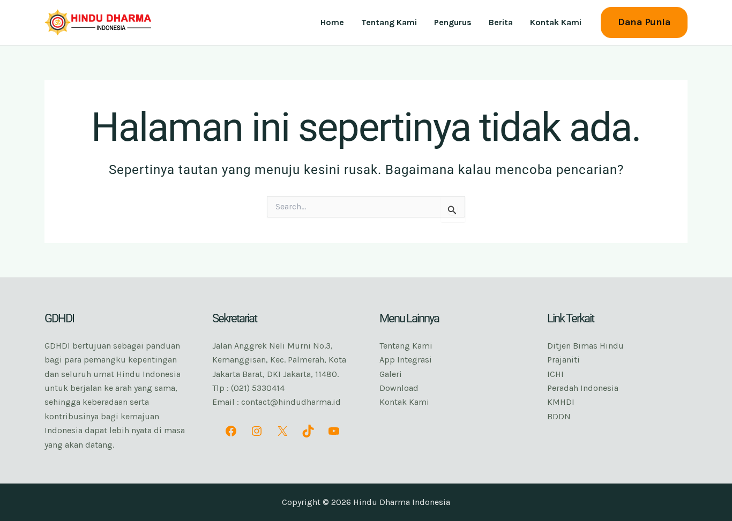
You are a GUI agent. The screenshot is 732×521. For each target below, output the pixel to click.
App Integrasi (405, 359)
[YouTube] (333, 431)
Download (399, 388)
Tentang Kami (389, 22)
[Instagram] (256, 431)
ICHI (555, 374)
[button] (644, 22)
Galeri (390, 374)
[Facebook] (231, 431)
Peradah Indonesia (582, 388)
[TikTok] (308, 431)
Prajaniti (563, 359)
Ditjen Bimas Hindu (585, 346)
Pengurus (453, 22)
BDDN (559, 416)
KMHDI (560, 402)
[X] (282, 431)
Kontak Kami (555, 22)
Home (332, 22)
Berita (501, 22)
